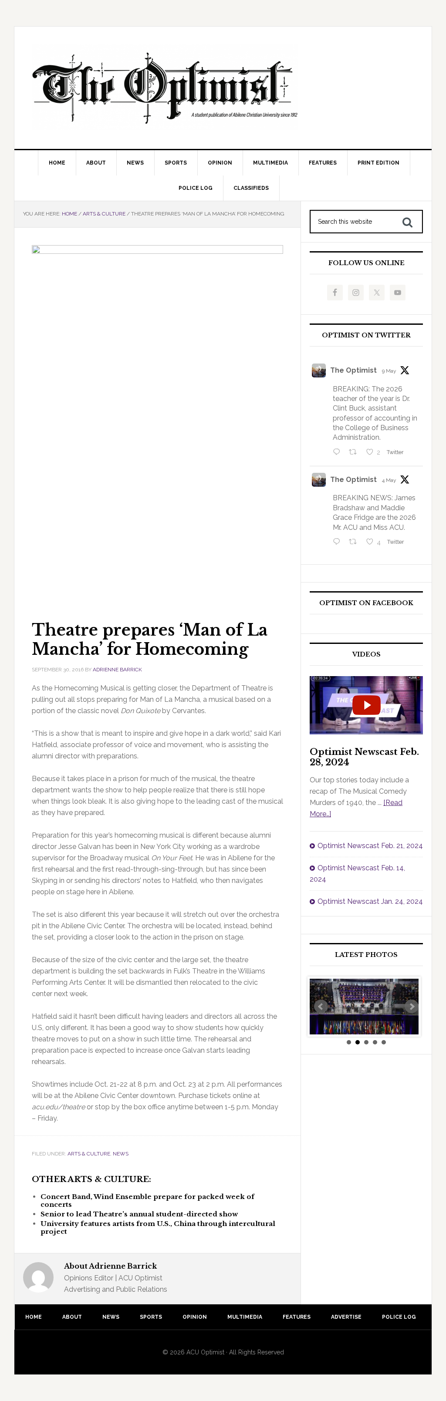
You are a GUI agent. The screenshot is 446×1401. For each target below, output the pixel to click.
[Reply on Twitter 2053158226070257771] (339, 452)
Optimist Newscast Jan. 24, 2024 (370, 901)
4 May (389, 480)
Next (412, 1007)
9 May (389, 371)
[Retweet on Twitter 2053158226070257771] (355, 452)
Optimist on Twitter (366, 335)
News (120, 1154)
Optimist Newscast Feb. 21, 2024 (370, 846)
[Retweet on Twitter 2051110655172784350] (355, 542)
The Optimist (353, 370)
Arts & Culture (89, 1154)
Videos (366, 654)
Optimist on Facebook (366, 603)
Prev (321, 1007)
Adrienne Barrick (117, 670)
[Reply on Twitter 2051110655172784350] (339, 542)
